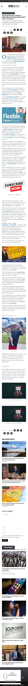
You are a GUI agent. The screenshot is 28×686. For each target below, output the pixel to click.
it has (10, 204)
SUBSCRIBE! (17, 194)
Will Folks (5, 26)
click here (13, 65)
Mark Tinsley (21, 272)
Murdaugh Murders (18, 61)
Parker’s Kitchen (8, 129)
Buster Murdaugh (10, 134)
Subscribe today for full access (10, 680)
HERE (8, 375)
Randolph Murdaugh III (12, 97)
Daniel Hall (8, 211)
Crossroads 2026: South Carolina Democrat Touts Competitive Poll (12, 663)
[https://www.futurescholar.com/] (14, 123)
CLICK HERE (9, 379)
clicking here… (19, 399)
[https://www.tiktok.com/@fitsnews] (23, 677)
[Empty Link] (24, 547)
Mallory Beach (11, 58)
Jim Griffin (13, 225)
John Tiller (13, 303)
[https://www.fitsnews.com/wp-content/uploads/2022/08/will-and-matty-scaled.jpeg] (14, 334)
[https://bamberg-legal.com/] (14, 261)
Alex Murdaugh (14, 89)
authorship (6, 159)
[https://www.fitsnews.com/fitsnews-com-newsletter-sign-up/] (14, 391)
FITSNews (5, 461)
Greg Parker (10, 137)
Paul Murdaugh (15, 74)
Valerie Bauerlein (11, 163)
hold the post (12, 98)
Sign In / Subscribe (24, 1)
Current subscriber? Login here (10, 682)
